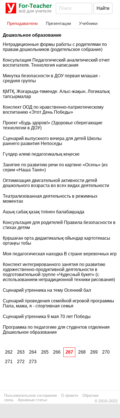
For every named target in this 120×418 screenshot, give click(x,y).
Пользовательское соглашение (30, 395)
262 (9, 352)
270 (106, 352)
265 (45, 352)
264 (33, 352)
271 (9, 361)
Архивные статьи (32, 400)
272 (21, 361)
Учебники (88, 23)
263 (21, 352)
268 (82, 352)
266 (57, 352)
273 (33, 361)
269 (94, 352)
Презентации (58, 23)
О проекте (69, 395)
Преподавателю (22, 23)
